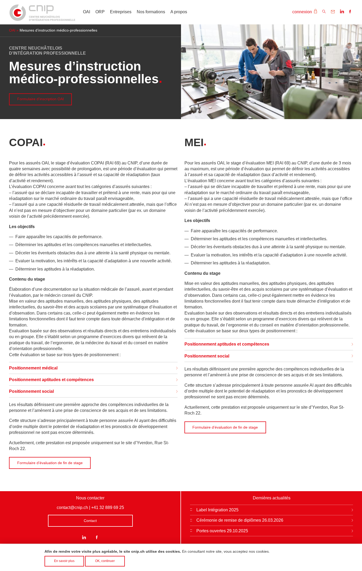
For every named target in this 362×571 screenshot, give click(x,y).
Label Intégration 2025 (217, 510)
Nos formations (151, 12)
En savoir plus (64, 561)
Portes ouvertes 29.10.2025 (222, 531)
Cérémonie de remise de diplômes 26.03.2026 (239, 520)
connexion (302, 12)
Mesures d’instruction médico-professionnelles (58, 30)
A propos (178, 12)
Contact (90, 520)
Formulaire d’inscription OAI (40, 99)
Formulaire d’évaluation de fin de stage (50, 463)
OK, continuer (105, 561)
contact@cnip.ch (72, 507)
